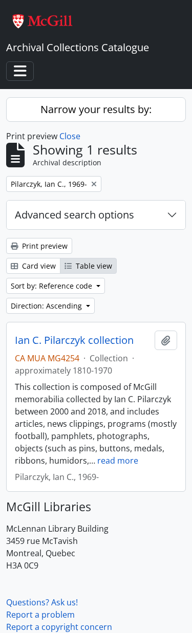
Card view (38, 266)
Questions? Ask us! (42, 602)
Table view (93, 266)
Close (69, 136)
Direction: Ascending (47, 306)
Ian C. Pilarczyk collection (74, 340)
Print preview (44, 246)
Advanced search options (74, 215)
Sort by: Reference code (52, 286)
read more (117, 460)
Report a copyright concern (59, 626)
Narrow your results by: (96, 109)
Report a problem (40, 614)
